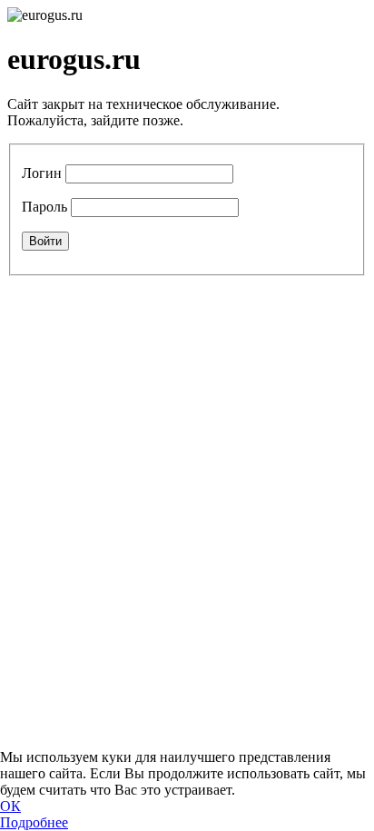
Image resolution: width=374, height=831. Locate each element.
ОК (10, 806)
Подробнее (34, 822)
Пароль (44, 206)
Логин (42, 173)
